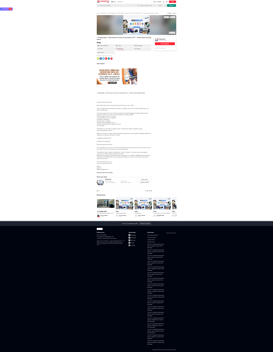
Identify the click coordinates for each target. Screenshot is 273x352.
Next (174, 13)
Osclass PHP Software (171, 232)
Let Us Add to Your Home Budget (161, 213)
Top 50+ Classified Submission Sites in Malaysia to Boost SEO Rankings (155, 268)
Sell (173, 1)
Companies (119, 1)
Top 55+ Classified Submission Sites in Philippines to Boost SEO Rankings (155, 325)
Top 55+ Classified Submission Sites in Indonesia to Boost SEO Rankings (155, 297)
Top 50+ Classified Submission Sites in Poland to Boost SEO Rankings (155, 314)
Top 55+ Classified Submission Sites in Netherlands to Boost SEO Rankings (155, 319)
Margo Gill (108, 179)
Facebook (133, 237)
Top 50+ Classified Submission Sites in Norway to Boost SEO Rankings (155, 285)
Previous (170, 13)
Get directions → (121, 49)
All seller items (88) (144, 182)
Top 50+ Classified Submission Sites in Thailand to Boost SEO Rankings (155, 291)
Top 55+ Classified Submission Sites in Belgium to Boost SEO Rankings (155, 336)
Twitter (133, 242)
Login (154, 1)
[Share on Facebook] (147, 190)
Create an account (145, 223)
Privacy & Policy (151, 237)
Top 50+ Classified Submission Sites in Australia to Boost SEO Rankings (155, 251)
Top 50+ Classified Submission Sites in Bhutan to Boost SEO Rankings (155, 263)
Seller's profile (144, 179)
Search (171, 5)
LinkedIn (133, 245)
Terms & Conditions (152, 235)
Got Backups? (138, 213)
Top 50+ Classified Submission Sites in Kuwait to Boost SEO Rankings (155, 280)
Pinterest (133, 240)
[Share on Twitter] (149, 190)
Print (99, 190)
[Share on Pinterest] (151, 190)
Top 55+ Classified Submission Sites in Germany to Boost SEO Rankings (155, 342)
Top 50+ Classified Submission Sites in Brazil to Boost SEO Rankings (155, 274)
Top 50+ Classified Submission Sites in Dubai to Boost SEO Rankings (155, 257)
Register (159, 1)
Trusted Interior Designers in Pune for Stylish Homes (105, 213)
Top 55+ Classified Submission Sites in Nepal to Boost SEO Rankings (155, 245)
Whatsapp (133, 235)
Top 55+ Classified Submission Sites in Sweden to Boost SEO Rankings (155, 308)
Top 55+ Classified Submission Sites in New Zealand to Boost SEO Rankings (155, 331)
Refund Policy (151, 242)
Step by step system (121, 213)
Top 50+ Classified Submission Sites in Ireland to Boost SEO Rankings (155, 302)
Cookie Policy (151, 239)
